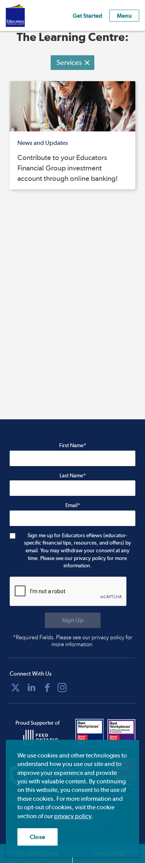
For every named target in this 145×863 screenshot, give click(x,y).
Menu (124, 15)
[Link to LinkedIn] (31, 687)
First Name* (72, 445)
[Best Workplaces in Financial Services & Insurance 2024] (121, 733)
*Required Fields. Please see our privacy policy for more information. (72, 641)
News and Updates (42, 142)
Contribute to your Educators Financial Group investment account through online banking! (67, 167)
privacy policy (73, 816)
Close (37, 837)
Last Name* (73, 475)
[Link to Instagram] (62, 687)
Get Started (87, 15)
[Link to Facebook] (47, 687)
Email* (72, 505)
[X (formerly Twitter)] (15, 687)
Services (69, 62)
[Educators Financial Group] (27, 15)
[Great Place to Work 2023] (89, 733)
